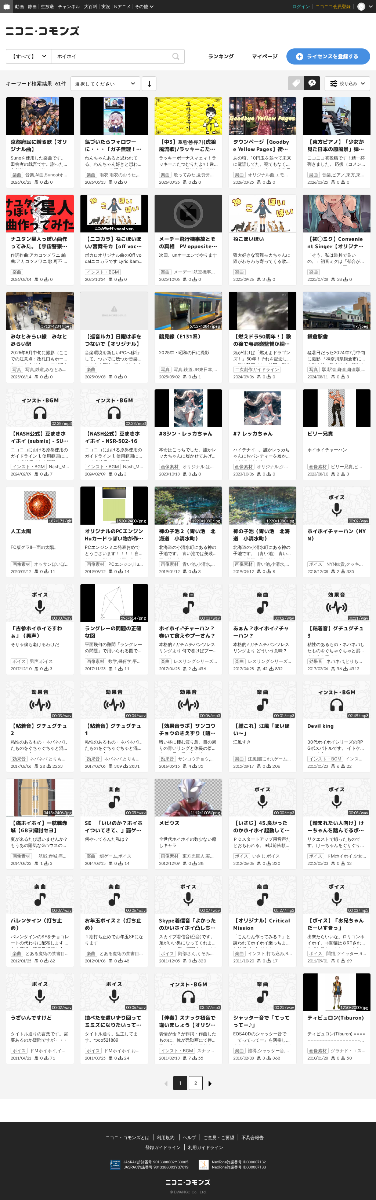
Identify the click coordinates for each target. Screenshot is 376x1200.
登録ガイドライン (163, 1147)
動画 (19, 6)
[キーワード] (312, 83)
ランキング (221, 56)
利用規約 (165, 1137)
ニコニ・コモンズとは (127, 1137)
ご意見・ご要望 (218, 1137)
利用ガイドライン (205, 1147)
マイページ (265, 56)
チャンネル (69, 6)
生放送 (47, 6)
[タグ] (296, 83)
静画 (32, 6)
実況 (105, 6)
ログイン (301, 6)
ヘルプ (189, 1137)
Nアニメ (122, 6)
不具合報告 (253, 1137)
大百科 (90, 6)
